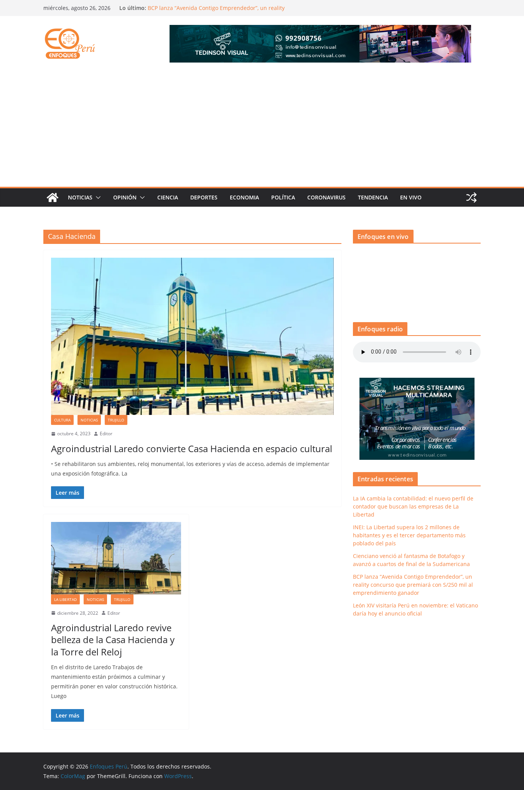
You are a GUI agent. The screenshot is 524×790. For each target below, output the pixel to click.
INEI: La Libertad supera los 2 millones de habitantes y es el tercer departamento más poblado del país (409, 535)
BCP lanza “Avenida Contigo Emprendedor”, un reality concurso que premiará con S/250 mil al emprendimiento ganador (413, 584)
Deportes (204, 197)
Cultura (62, 420)
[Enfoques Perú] (52, 197)
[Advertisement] (262, 129)
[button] (96, 197)
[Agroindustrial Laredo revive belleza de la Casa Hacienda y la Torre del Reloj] (116, 558)
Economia (244, 197)
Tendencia (373, 197)
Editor (106, 433)
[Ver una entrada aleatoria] (471, 197)
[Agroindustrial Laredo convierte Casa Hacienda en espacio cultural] (192, 336)
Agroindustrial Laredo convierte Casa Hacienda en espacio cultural (191, 448)
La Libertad (65, 599)
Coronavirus (326, 197)
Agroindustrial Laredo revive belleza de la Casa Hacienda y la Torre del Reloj (113, 639)
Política (283, 197)
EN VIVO (411, 197)
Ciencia (167, 197)
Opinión (125, 197)
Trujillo (116, 420)
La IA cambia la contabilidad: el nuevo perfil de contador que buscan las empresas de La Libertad (413, 506)
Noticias (80, 197)
